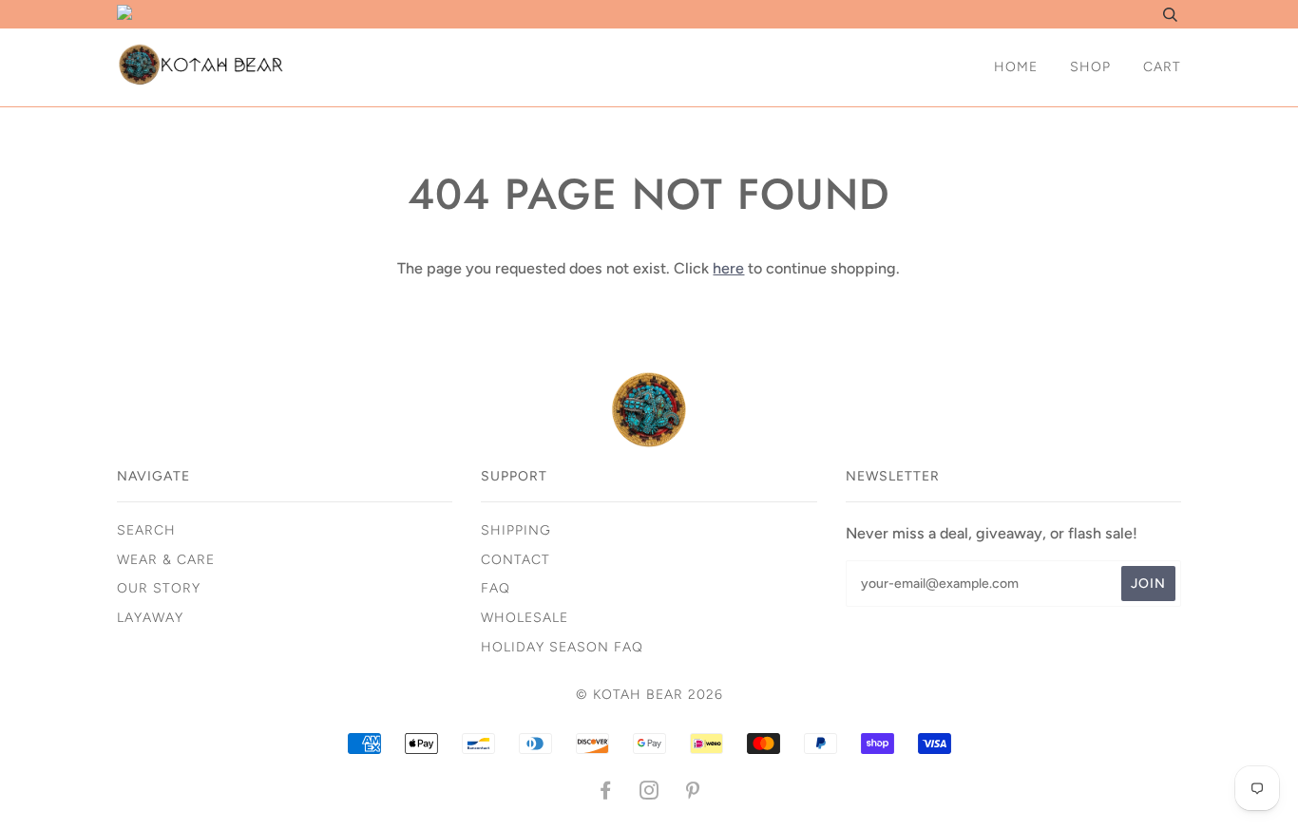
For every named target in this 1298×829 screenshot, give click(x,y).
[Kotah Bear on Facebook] (606, 793)
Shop (1090, 67)
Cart (1162, 67)
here (728, 268)
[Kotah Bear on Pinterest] (693, 793)
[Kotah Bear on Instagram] (649, 793)
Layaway (150, 618)
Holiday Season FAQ (562, 647)
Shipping (516, 530)
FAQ (495, 588)
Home (1016, 67)
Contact (515, 560)
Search (146, 530)
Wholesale (524, 618)
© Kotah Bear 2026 (649, 695)
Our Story (158, 588)
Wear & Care (166, 560)
